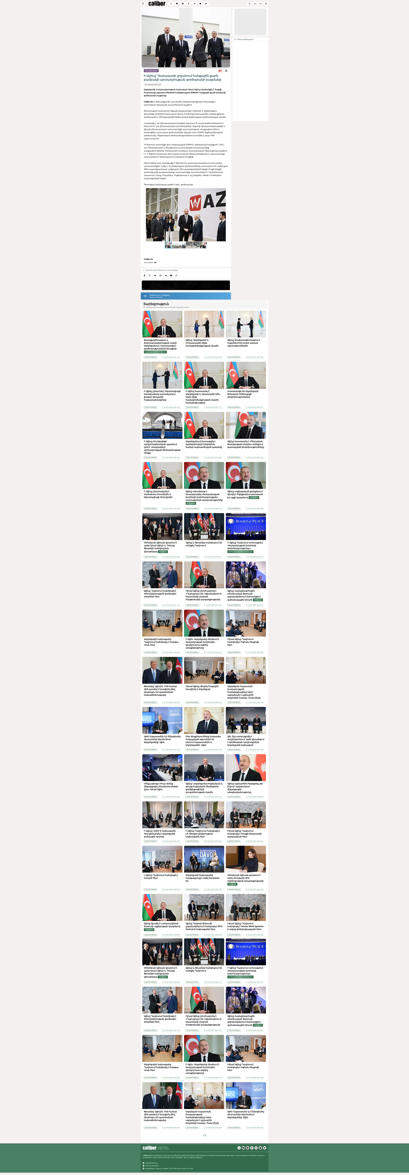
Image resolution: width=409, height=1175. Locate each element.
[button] (224, 190)
